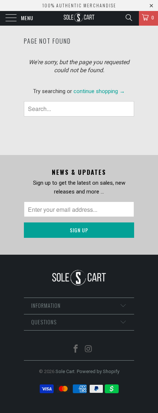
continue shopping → (99, 91)
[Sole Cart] (79, 18)
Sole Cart (65, 371)
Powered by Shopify (98, 371)
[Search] (128, 17)
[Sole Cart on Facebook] (76, 349)
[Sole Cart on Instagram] (88, 349)
